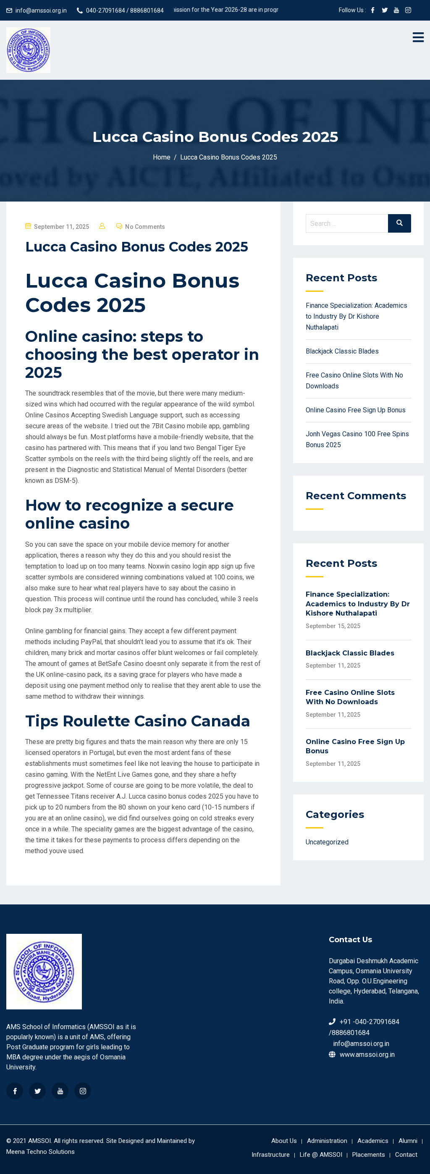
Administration (327, 1141)
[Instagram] (82, 1090)
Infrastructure (271, 1154)
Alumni (408, 1141)
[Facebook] (14, 1090)
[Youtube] (60, 1090)
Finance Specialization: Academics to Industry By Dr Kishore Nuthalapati (356, 316)
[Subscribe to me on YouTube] (396, 11)
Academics (372, 1141)
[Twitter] (37, 1090)
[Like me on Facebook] (373, 11)
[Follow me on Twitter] (385, 11)
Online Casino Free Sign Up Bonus (356, 410)
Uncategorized (327, 842)
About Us (284, 1141)
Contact (406, 1154)
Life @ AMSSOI (321, 1154)
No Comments (145, 226)
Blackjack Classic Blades (342, 351)
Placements (368, 1154)
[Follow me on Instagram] (408, 11)
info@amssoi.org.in (41, 10)
